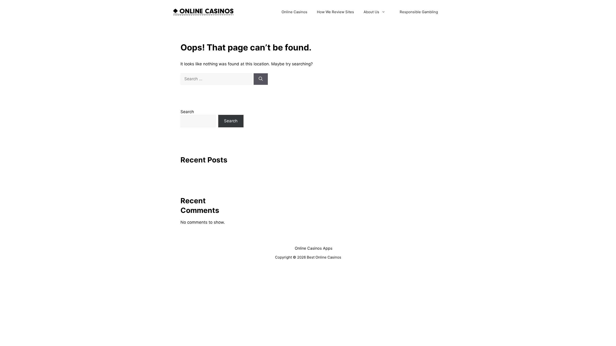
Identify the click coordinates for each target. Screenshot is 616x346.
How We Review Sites (335, 12)
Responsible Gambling (419, 12)
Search (187, 111)
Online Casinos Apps (313, 248)
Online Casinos (294, 12)
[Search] (261, 79)
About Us (371, 12)
